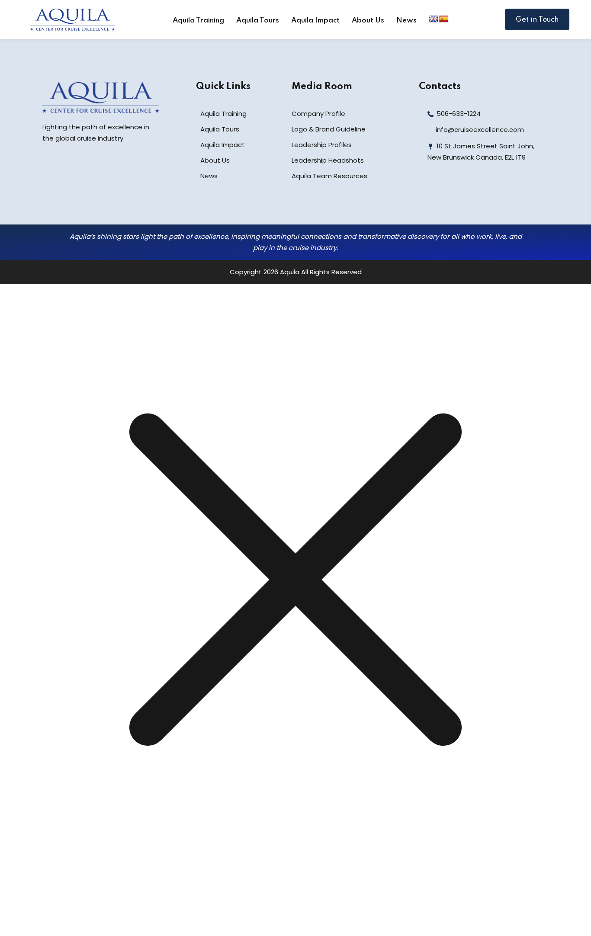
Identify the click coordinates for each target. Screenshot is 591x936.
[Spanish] (444, 19)
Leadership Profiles (322, 144)
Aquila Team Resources (329, 175)
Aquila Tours (257, 20)
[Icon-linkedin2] (447, 194)
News (406, 20)
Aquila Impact (315, 20)
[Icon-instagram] (466, 194)
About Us (368, 20)
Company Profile (318, 113)
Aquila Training (198, 20)
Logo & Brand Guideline (329, 129)
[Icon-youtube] (485, 194)
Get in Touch (537, 19)
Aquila (289, 271)
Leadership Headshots (328, 160)
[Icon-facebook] (428, 194)
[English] (433, 19)
